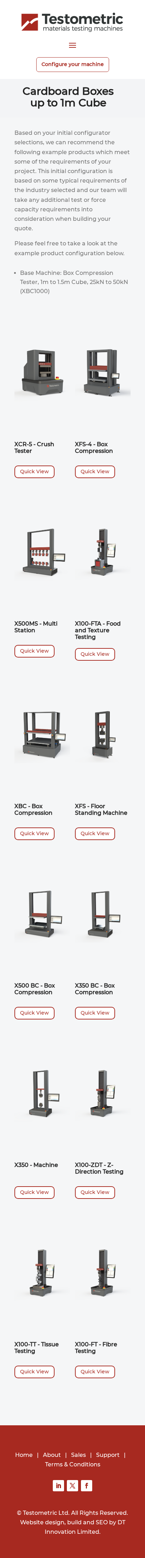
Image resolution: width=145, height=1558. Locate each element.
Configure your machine (73, 64)
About (52, 1455)
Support (108, 1455)
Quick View (34, 471)
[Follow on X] (72, 1485)
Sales (78, 1455)
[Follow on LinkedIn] (58, 1485)
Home (24, 1455)
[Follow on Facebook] (86, 1485)
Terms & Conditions (72, 1464)
